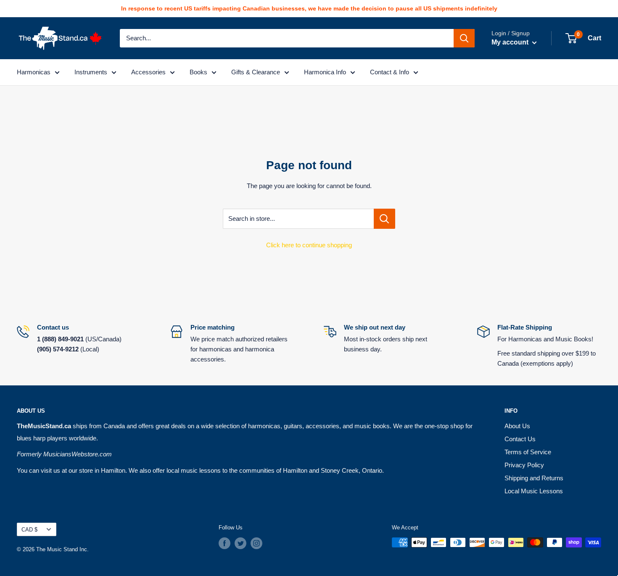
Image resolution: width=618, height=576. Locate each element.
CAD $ (29, 529)
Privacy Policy (524, 465)
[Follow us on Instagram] (256, 543)
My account (510, 42)
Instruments (90, 72)
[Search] (464, 38)
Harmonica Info (325, 72)
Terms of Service (527, 452)
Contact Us (520, 438)
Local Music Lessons (533, 491)
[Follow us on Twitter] (240, 543)
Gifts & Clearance (255, 72)
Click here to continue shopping (309, 245)
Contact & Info (389, 72)
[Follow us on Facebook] (224, 543)
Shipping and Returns (533, 478)
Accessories (148, 72)
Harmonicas (33, 72)
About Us (517, 425)
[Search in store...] (384, 219)
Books (198, 72)
